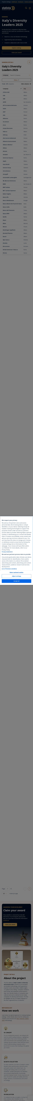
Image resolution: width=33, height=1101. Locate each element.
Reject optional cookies (16, 572)
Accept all (16, 581)
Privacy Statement (7, 552)
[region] (16, 550)
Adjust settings (16, 576)
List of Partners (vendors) (9, 569)
